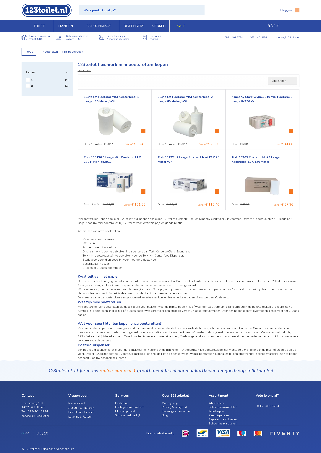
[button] (142, 10)
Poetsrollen (50, 52)
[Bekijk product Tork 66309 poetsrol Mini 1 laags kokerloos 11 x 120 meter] (291, 191)
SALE (181, 26)
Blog (165, 415)
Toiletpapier (216, 411)
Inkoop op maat (125, 411)
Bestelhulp (122, 403)
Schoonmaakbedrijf (127, 415)
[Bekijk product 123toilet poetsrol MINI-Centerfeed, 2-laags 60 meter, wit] (217, 131)
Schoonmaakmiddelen (223, 407)
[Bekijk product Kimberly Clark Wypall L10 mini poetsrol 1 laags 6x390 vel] (291, 131)
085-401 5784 (37, 411)
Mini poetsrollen (72, 52)
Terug (29, 52)
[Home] (25, 26)
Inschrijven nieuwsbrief (129, 407)
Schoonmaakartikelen (222, 423)
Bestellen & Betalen (81, 412)
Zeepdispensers (219, 415)
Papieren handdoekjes (223, 419)
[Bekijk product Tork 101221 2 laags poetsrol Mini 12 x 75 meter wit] (217, 191)
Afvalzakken (217, 403)
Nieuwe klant (76, 403)
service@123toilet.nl (287, 37)
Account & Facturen (81, 408)
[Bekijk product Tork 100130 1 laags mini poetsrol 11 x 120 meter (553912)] (143, 191)
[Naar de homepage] (47, 10)
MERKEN (159, 26)
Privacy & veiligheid (174, 407)
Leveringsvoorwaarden (176, 411)
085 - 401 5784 (234, 37)
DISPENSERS (134, 26)
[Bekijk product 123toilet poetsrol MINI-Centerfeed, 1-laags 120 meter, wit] (143, 131)
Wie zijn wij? (170, 403)
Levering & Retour (80, 417)
